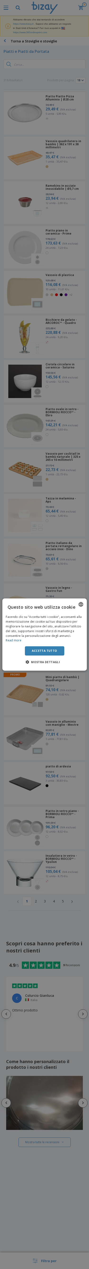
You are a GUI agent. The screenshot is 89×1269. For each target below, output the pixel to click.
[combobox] (81, 604)
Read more (13, 640)
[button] (44, 662)
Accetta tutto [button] (44, 651)
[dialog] (44, 634)
